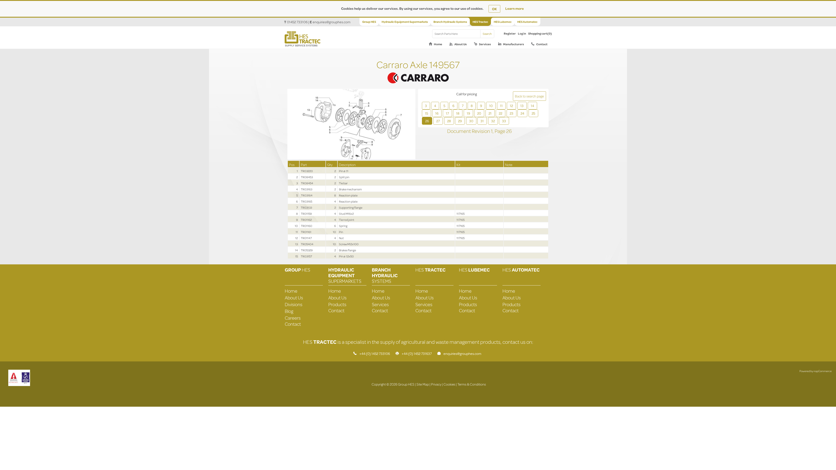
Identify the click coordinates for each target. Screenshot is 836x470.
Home (438, 44)
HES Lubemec (503, 22)
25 (533, 113)
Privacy (436, 384)
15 (426, 113)
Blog (289, 311)
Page (500, 131)
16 (436, 113)
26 (427, 120)
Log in (522, 33)
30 (471, 120)
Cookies (449, 384)
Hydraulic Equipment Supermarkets (405, 22)
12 (511, 105)
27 (438, 120)
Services (485, 44)
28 (449, 120)
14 (532, 105)
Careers (293, 317)
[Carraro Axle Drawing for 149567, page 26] (351, 124)
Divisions (293, 304)
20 (479, 113)
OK (494, 8)
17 (447, 113)
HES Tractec (480, 22)
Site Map (422, 384)
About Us (460, 44)
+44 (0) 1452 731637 (417, 353)
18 (457, 113)
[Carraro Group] (418, 72)
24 (522, 113)
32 (493, 120)
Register (510, 33)
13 (522, 105)
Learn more (514, 8)
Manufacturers (513, 44)
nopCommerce (823, 371)
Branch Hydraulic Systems (450, 22)
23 (511, 113)
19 (468, 113)
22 (500, 113)
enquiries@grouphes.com (332, 21)
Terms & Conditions (471, 384)
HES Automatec (527, 22)
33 (504, 120)
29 (460, 120)
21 (490, 113)
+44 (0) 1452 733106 (374, 353)
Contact (542, 44)
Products (337, 304)
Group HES (369, 22)
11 (501, 105)
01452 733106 (297, 21)
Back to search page (529, 96)
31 (482, 120)
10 (491, 105)
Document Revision (469, 131)
